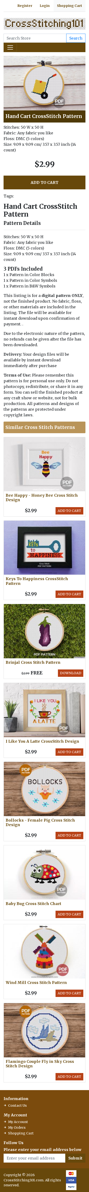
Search (75, 38)
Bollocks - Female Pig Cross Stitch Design (40, 822)
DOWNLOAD (70, 673)
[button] (81, 60)
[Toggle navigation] (10, 47)
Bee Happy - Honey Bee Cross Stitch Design (42, 497)
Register (24, 6)
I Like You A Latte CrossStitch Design (42, 741)
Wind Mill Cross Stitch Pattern (36, 982)
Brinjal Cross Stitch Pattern (33, 662)
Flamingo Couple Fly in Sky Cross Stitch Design (40, 1063)
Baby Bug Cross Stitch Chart (33, 903)
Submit (75, 1158)
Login (45, 6)
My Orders (17, 1127)
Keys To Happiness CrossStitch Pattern (37, 581)
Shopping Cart (69, 6)
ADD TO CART (44, 182)
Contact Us (17, 1105)
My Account (18, 1122)
